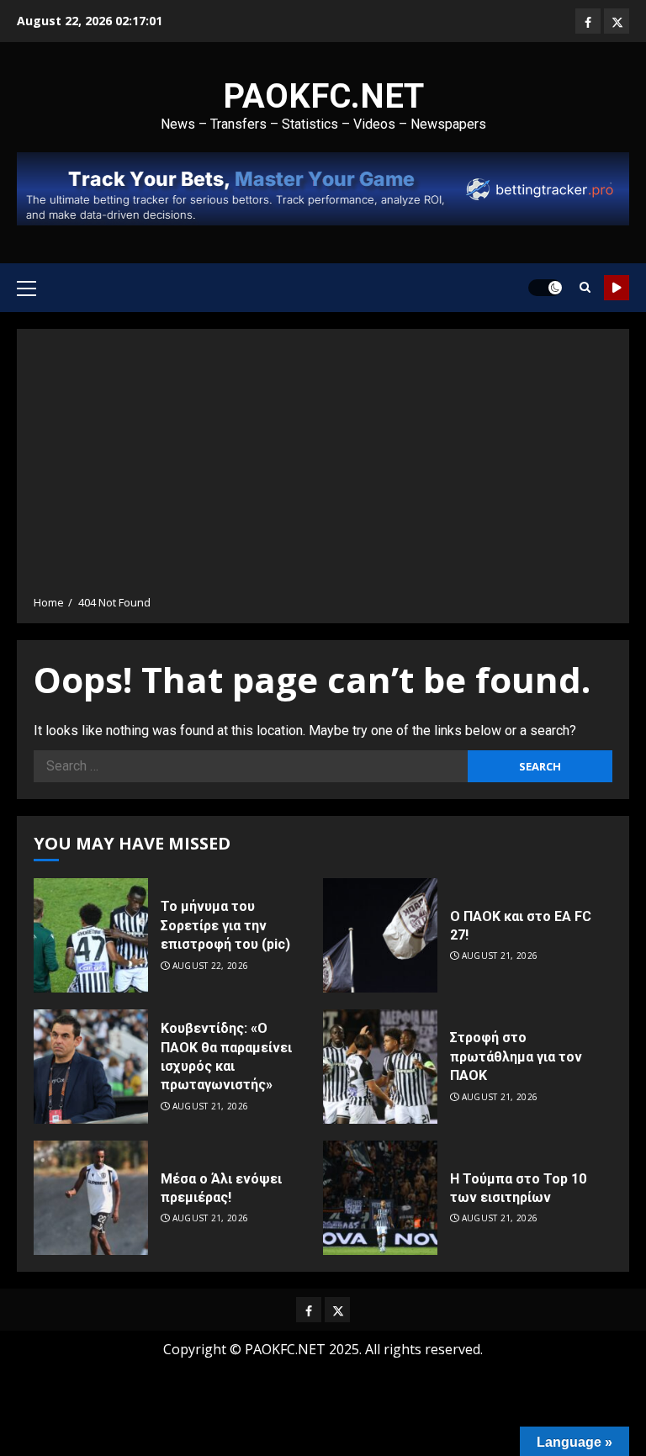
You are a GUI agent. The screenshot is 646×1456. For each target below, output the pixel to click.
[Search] (585, 287)
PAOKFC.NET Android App (616, 287)
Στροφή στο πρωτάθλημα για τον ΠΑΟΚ (516, 1056)
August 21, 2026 (500, 955)
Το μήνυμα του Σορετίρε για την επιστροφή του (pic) (225, 925)
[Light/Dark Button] (545, 287)
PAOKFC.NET (323, 96)
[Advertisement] (323, 467)
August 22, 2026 (210, 966)
